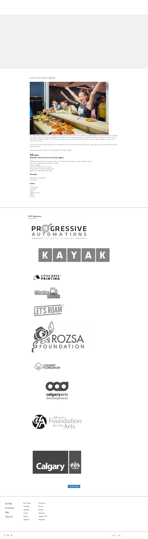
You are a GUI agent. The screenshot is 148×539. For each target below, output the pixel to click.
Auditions (26, 519)
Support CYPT (42, 516)
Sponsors (41, 513)
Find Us (40, 506)
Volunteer (41, 519)
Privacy (113, 535)
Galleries (26, 510)
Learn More (74, 486)
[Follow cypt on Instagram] (11, 535)
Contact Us (41, 503)
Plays (7, 512)
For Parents (9, 508)
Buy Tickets (27, 503)
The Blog (26, 506)
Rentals (40, 510)
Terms (119, 535)
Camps (25, 513)
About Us (9, 516)
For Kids (8, 503)
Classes (25, 516)
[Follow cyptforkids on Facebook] (4, 535)
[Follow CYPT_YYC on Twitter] (8, 535)
